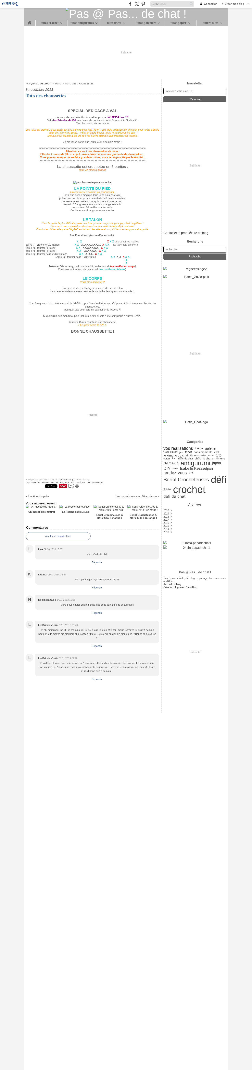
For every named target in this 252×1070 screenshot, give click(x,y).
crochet (189, 489)
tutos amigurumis (82, 22)
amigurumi (195, 463)
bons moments (203, 452)
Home (29, 21)
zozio (211, 455)
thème (199, 448)
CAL (191, 472)
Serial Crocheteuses (186, 479)
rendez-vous (175, 473)
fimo (174, 458)
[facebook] (130, 4)
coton (166, 458)
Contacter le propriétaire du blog (185, 233)
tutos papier (178, 22)
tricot (188, 452)
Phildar (167, 489)
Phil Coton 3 (171, 463)
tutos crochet (49, 22)
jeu (181, 452)
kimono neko (198, 455)
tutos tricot (114, 22)
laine (175, 468)
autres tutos (210, 22)
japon (216, 463)
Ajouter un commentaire (58, 536)
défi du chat (174, 496)
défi (218, 479)
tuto (58, 83)
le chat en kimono (214, 458)
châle (198, 458)
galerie (210, 448)
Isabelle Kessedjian (196, 468)
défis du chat (185, 458)
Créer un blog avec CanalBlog (180, 587)
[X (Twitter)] (136, 4)
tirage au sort (170, 452)
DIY (167, 468)
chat (216, 452)
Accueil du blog (172, 584)
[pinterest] (143, 4)
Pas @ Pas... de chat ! (38, 83)
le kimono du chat (175, 455)
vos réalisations (178, 448)
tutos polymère (146, 22)
